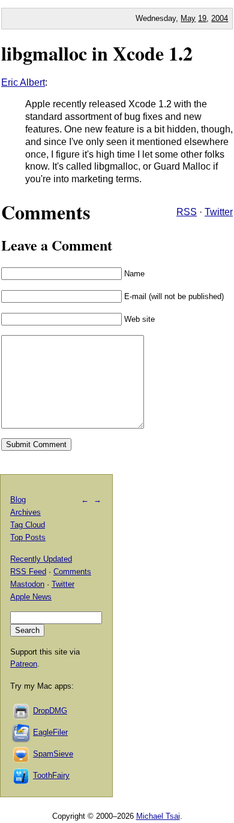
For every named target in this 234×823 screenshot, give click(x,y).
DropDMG (50, 710)
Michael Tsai (158, 816)
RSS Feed (28, 571)
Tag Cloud (27, 524)
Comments (72, 571)
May (188, 18)
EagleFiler (50, 732)
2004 (219, 18)
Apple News (31, 596)
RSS (186, 212)
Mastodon (27, 584)
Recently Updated (41, 558)
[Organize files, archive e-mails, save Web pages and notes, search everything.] (21, 732)
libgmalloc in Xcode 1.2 (97, 53)
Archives (25, 512)
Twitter (219, 212)
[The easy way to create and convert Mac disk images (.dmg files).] (21, 710)
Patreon (23, 663)
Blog (18, 499)
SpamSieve (53, 753)
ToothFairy (51, 775)
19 (202, 18)
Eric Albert (23, 82)
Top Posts (28, 537)
